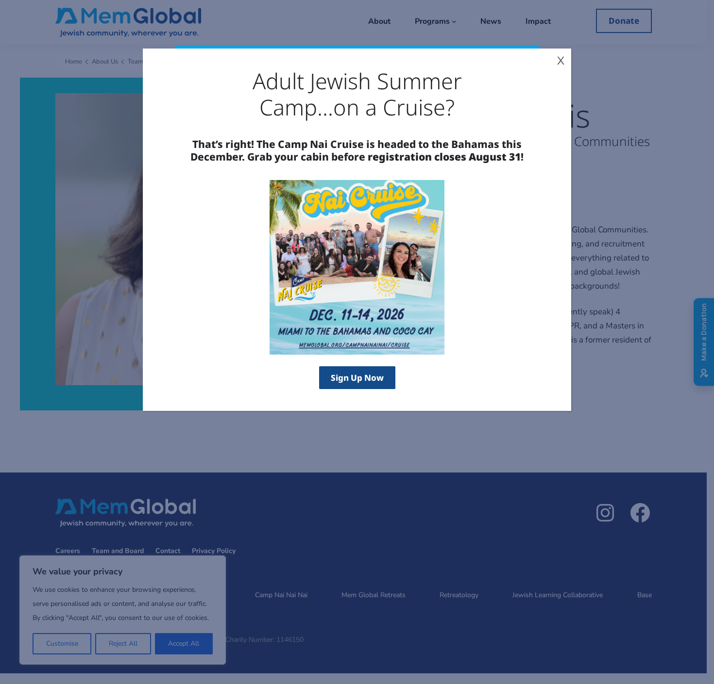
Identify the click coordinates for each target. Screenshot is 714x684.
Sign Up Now (357, 377)
